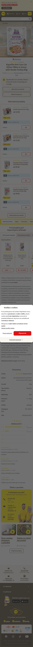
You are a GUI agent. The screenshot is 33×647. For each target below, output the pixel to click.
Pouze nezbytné (7, 333)
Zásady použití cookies (7, 328)
